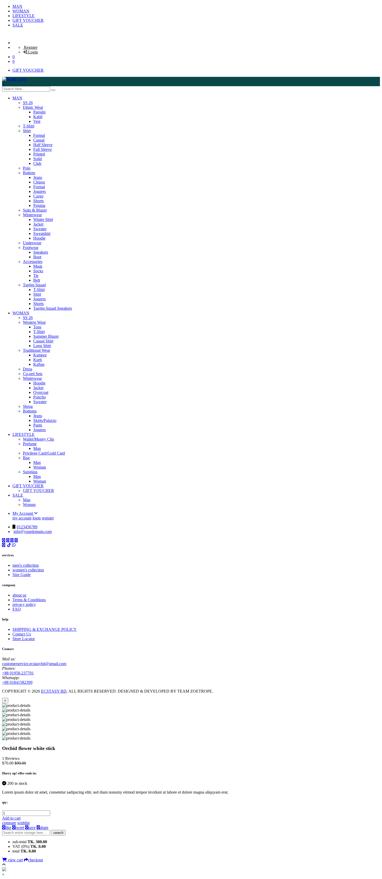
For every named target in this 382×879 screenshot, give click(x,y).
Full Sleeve (42, 149)
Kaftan (38, 364)
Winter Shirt (43, 219)
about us (19, 595)
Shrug (28, 406)
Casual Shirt (43, 341)
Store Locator (23, 639)
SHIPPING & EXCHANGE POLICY (44, 629)
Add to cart (11, 818)
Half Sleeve (42, 145)
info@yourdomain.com (33, 531)
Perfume (30, 444)
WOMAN (20, 11)
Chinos (39, 182)
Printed (39, 154)
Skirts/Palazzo (44, 420)
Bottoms (30, 411)
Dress (27, 369)
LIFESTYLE (23, 15)
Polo (26, 168)
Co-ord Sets (32, 373)
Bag (26, 458)
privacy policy (24, 604)
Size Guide (21, 574)
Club (37, 163)
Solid (37, 159)
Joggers (39, 191)
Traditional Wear (36, 350)
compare (9, 823)
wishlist (23, 823)
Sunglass (30, 472)
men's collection (25, 565)
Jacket (38, 224)
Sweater (40, 229)
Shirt (27, 131)
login (36, 518)
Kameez (40, 355)
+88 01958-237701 (18, 673)
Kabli (37, 116)
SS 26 (28, 102)
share (44, 827)
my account (21, 518)
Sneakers (40, 252)
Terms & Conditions (29, 600)
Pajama (39, 205)
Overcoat (40, 392)
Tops (37, 327)
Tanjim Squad (34, 285)
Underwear (32, 243)
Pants (37, 425)
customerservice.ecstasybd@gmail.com (34, 663)
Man (37, 448)
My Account (23, 513)
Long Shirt (42, 345)
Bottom (29, 173)
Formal (39, 135)
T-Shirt (28, 126)
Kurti (37, 359)
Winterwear (32, 215)
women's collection (28, 570)
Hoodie (39, 238)
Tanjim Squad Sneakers (52, 308)
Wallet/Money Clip (38, 439)
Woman (39, 467)
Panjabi (39, 112)
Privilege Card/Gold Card (44, 453)
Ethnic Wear (33, 107)
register (48, 518)
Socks (38, 271)
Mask (37, 266)
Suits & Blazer (35, 210)
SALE (17, 25)
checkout (35, 860)
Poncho (39, 397)
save (32, 827)
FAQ (16, 609)
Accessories (32, 261)
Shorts (38, 201)
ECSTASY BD (54, 691)
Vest (36, 121)
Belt (36, 280)
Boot (37, 257)
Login (32, 52)
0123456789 (27, 527)
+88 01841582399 (17, 682)
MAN (17, 6)
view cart (15, 860)
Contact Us (21, 634)
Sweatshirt (41, 233)
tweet (19, 827)
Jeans (37, 177)
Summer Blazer (46, 336)
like (8, 827)
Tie (35, 275)
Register (30, 47)
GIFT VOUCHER (28, 20)
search (58, 833)
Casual (38, 140)
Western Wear (34, 322)
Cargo (38, 196)
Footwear (30, 247)
